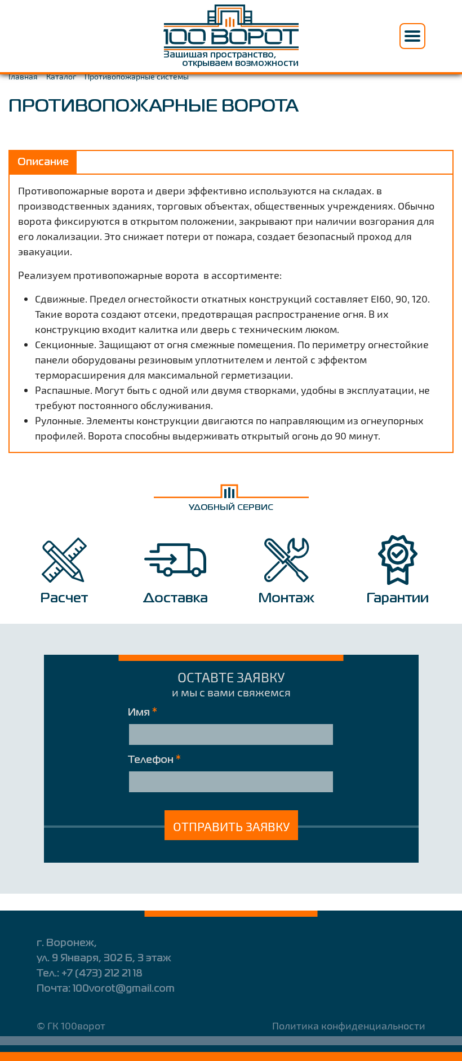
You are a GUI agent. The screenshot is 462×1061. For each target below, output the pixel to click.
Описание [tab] (43, 162)
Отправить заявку (231, 826)
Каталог (61, 76)
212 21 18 (102, 973)
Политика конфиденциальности (348, 1025)
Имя (142, 712)
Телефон (154, 760)
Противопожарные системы (137, 76)
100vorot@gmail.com (124, 988)
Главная (23, 76)
